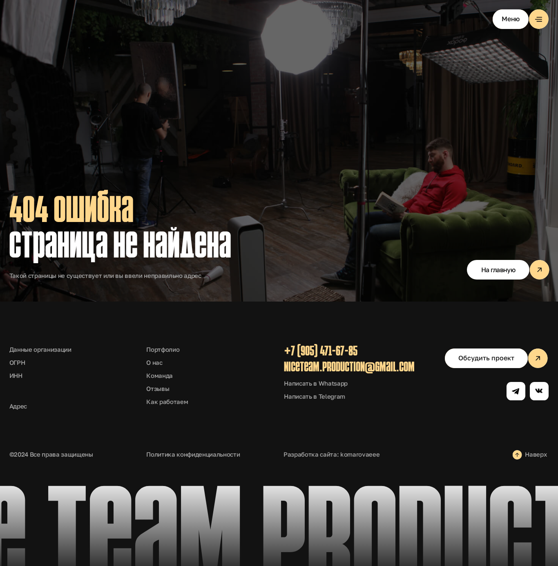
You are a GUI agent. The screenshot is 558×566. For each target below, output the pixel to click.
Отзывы (157, 388)
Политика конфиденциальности (193, 454)
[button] (521, 19)
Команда (159, 375)
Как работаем (167, 401)
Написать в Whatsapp (316, 383)
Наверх (536, 454)
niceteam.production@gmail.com (349, 368)
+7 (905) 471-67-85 (320, 352)
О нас (154, 362)
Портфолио (162, 349)
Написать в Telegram (314, 396)
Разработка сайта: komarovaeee (331, 454)
